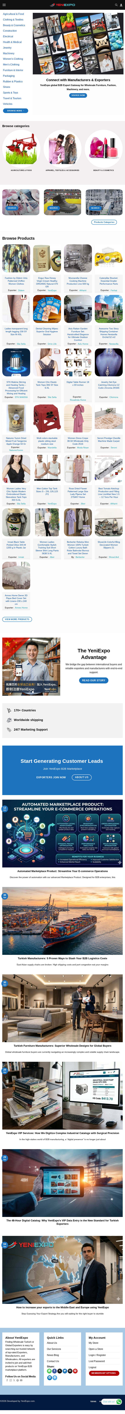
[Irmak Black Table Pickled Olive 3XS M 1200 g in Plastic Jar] (16, 522)
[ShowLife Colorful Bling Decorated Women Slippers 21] (109, 522)
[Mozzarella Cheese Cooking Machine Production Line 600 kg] (78, 258)
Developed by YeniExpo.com (21, 1401)
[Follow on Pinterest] (17, 1380)
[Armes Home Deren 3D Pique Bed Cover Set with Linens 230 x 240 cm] (16, 576)
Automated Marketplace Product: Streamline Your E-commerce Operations (62, 871)
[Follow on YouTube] (21, 1380)
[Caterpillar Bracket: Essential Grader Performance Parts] (109, 258)
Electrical (8, 36)
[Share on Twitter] (64, 1371)
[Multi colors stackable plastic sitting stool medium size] (47, 418)
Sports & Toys (10, 92)
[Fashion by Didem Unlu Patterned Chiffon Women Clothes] (16, 258)
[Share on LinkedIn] (49, 1377)
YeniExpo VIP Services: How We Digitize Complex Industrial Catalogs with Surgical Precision (62, 1133)
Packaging (9, 76)
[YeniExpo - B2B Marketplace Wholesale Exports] (62, 5)
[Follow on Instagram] (10, 1380)
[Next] (122, 153)
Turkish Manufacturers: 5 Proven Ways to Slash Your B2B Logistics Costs (62, 958)
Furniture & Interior (13, 70)
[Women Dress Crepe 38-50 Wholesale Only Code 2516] (78, 418)
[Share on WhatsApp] (49, 1371)
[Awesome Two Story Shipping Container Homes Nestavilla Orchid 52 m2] (109, 309)
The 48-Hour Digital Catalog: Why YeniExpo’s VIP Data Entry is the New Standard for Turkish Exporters (62, 1222)
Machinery (8, 53)
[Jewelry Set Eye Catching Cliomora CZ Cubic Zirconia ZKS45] (109, 362)
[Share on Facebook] (54, 1371)
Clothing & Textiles (13, 19)
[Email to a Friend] (70, 1371)
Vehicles (7, 104)
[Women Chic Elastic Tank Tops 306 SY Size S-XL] (47, 362)
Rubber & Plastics (13, 81)
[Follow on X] (14, 1380)
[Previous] (2, 153)
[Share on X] (59, 1371)
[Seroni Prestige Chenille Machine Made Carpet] (109, 418)
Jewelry (7, 47)
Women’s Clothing (13, 59)
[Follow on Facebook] (7, 1380)
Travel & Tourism (12, 98)
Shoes (6, 87)
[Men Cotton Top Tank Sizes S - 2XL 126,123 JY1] (47, 469)
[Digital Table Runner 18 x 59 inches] (78, 362)
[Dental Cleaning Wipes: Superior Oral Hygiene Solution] (47, 309)
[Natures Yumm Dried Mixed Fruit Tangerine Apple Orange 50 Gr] (16, 418)
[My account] (121, 5)
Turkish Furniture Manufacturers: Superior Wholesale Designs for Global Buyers (62, 1045)
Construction (10, 30)
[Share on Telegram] (54, 1377)
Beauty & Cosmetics (14, 25)
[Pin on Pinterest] (75, 1371)
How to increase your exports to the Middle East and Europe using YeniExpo (62, 1307)
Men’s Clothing (11, 64)
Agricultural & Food (13, 14)
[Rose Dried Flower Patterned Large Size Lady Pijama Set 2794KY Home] (78, 469)
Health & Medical (12, 42)
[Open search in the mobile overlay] (116, 5)
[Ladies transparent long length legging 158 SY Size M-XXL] (16, 309)
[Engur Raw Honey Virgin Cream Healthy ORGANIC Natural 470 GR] (47, 258)
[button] (4, 5)
